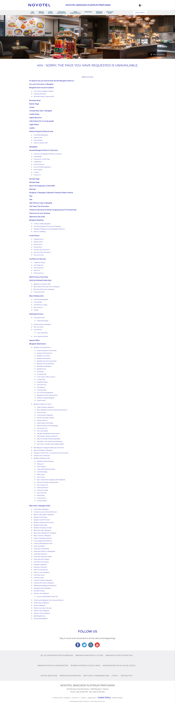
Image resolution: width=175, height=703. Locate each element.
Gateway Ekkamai (42, 487)
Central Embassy (42, 472)
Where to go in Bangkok (41, 610)
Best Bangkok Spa (39, 616)
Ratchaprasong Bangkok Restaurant (45, 585)
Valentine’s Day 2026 (37, 217)
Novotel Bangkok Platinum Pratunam (43, 150)
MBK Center (41, 474)
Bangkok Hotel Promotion (42, 520)
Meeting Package (42, 320)
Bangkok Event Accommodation (41, 88)
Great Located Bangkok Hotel (43, 543)
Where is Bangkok (39, 605)
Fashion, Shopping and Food (42, 538)
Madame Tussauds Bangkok (46, 398)
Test (30, 196)
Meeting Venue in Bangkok (42, 324)
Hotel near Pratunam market (43, 556)
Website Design (117, 697)
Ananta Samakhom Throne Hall (46, 350)
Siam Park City (41, 384)
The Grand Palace (42, 431)
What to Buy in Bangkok (41, 603)
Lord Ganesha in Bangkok (45, 415)
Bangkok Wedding (36, 220)
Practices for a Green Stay (42, 159)
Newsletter (33, 147)
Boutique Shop (109, 12)
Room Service (38, 307)
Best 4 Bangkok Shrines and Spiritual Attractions (52, 410)
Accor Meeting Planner (41, 336)
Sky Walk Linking (39, 591)
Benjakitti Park (41, 369)
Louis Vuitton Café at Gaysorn (46, 377)
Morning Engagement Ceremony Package (47, 226)
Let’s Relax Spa (38, 265)
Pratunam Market (42, 490)
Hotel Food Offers (39, 546)
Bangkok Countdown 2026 (42, 284)
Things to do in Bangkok (41, 593)
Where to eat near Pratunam (43, 608)
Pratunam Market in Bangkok (43, 580)
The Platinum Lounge (40, 305)
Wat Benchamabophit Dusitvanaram (48, 433)
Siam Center (41, 477)
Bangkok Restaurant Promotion (44, 522)
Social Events (38, 329)
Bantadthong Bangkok (44, 366)
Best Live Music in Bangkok (42, 535)
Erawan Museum (42, 420)
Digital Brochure (35, 118)
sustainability (38, 156)
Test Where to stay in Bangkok (40, 203)
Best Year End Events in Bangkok (44, 289)
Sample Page (34, 179)
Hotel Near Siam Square (41, 562)
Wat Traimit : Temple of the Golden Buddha (50, 444)
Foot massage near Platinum (43, 541)
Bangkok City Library (43, 356)
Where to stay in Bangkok (42, 613)
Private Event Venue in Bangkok (44, 583)
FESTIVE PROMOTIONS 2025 (40, 280)
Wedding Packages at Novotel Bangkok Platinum (49, 229)
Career (31, 107)
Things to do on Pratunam (42, 455)
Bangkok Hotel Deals (40, 517)
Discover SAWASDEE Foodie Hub (47, 596)
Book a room (140, 12)
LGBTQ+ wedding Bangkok (42, 223)
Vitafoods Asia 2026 (40, 94)
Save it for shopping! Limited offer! (42, 186)
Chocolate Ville (41, 374)
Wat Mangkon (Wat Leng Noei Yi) (47, 436)
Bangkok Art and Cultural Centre (47, 395)
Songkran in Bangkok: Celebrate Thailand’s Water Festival (51, 193)
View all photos (158, 54)
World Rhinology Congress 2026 (44, 96)
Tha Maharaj (40, 387)
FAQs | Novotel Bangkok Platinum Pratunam (48, 154)
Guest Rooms (50, 12)
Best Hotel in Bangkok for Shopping (45, 533)
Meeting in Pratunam (40, 567)
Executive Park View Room (42, 252)
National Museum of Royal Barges (47, 425)
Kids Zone (37, 270)
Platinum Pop (38, 137)
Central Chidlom (42, 500)
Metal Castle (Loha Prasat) (45, 423)
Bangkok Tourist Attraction (42, 347)
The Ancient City (42, 428)
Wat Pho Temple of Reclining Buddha (48, 439)
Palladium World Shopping (45, 461)
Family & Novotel (39, 164)
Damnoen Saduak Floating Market (48, 482)
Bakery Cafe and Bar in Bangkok (44, 514)
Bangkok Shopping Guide (42, 458)
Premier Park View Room (42, 249)
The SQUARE (38, 302)
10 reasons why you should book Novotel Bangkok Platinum (51, 81)
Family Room (38, 247)
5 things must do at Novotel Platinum (45, 512)
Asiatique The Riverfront (44, 353)
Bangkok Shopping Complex (43, 527)
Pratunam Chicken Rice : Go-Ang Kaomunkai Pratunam (51, 453)
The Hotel (32, 12)
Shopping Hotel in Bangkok (42, 588)
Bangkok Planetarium (44, 358)
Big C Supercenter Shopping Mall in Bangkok (51, 479)
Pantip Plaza (41, 495)
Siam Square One (42, 485)
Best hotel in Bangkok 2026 (39, 506)
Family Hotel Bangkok (41, 618)
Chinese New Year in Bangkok (40, 111)
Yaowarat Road (41, 390)
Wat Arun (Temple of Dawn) (45, 418)
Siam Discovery (42, 493)
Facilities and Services (61, 12)
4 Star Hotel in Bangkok (41, 509)
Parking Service (39, 273)
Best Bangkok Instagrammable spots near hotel (49, 447)
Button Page (34, 104)
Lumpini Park (41, 379)
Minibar (36, 310)
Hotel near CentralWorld (41, 548)
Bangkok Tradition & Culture (42, 404)
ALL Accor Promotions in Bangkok (57, 655)
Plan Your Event (39, 327)
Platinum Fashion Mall (40, 143)
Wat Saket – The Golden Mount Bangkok (49, 441)
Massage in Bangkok (40, 564)
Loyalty (32, 128)
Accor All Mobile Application (42, 167)
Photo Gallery (38, 169)
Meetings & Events (99, 12)
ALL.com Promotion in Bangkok (41, 84)
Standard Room (39, 239)
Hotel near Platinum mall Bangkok (45, 551)
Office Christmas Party (41, 570)
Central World (41, 498)
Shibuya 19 (40, 464)
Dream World (41, 400)
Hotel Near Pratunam (40, 554)
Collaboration (38, 162)
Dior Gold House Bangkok (45, 392)
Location (36, 172)
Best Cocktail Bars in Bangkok (43, 450)
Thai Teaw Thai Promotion (39, 206)
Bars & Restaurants (75, 12)
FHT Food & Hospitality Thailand (43, 91)
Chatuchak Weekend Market (46, 469)
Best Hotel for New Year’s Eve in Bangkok (47, 286)
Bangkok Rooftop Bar (40, 525)
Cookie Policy (34, 114)
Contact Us (37, 175)
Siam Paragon (38, 140)
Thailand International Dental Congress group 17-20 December (53, 210)
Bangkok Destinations (37, 344)
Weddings (88, 12)
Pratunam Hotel (39, 577)
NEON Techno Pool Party (38, 277)
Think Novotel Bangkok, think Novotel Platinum (49, 600)
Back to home (87, 77)
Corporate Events (39, 317)
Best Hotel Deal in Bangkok (42, 530)
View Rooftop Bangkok (41, 299)
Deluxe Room (38, 244)
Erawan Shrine (41, 412)
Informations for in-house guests (41, 121)
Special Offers (41, 12)
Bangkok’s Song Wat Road (45, 363)
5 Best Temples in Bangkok (45, 407)
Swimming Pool (39, 268)
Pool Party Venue (39, 575)
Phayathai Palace (42, 382)
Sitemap (32, 189)
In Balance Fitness (39, 262)
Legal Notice (34, 124)
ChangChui (40, 371)
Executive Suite (38, 255)
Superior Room (38, 242)
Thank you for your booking (39, 213)
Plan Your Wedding (40, 231)
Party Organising (42, 333)
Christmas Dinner (39, 292)
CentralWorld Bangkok (41, 135)
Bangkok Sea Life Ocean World (46, 361)
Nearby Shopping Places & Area (41, 131)
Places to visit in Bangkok (42, 572)
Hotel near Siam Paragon (41, 559)
